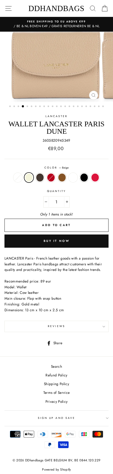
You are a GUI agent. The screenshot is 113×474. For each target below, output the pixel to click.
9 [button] (44, 107)
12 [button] (57, 107)
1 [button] (10, 107)
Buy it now (56, 241)
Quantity (56, 191)
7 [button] (36, 107)
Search (56, 366)
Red (51, 177)
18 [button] (82, 107)
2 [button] (14, 107)
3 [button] (19, 107)
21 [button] (95, 107)
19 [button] (86, 107)
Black (84, 177)
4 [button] (23, 106)
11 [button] (53, 107)
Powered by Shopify (56, 469)
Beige (28, 177)
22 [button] (99, 107)
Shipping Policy (56, 383)
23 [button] (103, 107)
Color (56, 168)
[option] (56, 24)
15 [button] (70, 107)
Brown (39, 177)
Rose (73, 177)
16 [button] (74, 107)
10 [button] (49, 107)
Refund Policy (56, 375)
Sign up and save (56, 418)
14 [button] (65, 107)
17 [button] (78, 107)
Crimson (95, 177)
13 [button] (61, 107)
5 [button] (28, 107)
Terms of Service (56, 392)
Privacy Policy (56, 401)
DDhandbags (56, 8)
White (17, 177)
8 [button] (40, 107)
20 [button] (91, 107)
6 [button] (32, 107)
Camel (62, 177)
